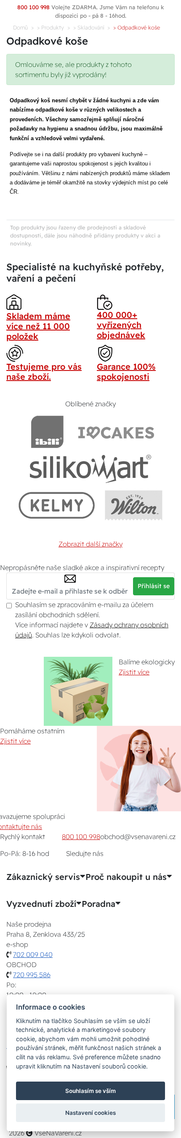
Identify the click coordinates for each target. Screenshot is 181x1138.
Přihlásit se (154, 586)
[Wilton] (133, 505)
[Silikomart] (90, 468)
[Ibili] (47, 432)
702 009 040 (33, 954)
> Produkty (50, 27)
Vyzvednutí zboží (41, 904)
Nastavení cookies (90, 1112)
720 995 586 (32, 974)
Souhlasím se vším (90, 1090)
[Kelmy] (57, 505)
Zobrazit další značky (90, 544)
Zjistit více (134, 672)
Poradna (98, 904)
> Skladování (88, 27)
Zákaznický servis (43, 877)
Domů (20, 27)
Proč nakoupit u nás (126, 877)
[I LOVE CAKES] (116, 432)
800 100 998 (81, 836)
